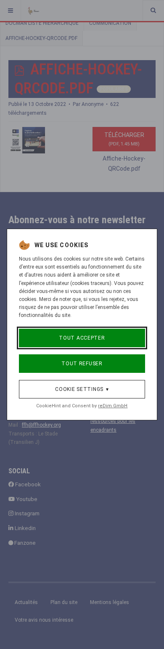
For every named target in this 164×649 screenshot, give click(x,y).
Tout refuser (82, 364)
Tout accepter (82, 338)
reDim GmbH (112, 406)
